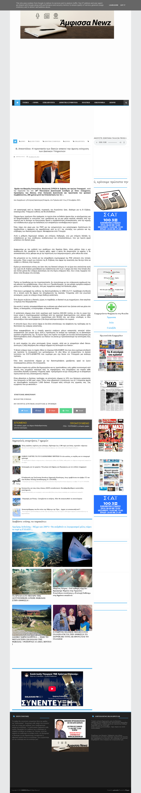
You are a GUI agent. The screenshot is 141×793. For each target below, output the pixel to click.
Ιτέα (111, 322)
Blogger (127, 790)
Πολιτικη (86, 102)
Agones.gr (114, 297)
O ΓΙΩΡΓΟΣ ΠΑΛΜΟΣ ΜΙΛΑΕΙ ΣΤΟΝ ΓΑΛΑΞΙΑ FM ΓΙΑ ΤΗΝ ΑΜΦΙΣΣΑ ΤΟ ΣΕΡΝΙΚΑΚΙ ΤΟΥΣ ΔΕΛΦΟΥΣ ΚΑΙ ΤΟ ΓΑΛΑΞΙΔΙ (71, 635)
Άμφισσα (111, 317)
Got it (122, 5)
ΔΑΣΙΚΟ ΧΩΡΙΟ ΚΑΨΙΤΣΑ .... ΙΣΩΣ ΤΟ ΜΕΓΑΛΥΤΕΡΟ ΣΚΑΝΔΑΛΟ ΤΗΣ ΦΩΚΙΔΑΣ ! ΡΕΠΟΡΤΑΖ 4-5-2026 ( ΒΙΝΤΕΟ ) (31, 640)
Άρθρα (35, 102)
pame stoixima (121, 297)
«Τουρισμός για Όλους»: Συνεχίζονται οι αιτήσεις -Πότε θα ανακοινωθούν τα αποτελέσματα (52, 499)
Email (81, 411)
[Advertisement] (89, 54)
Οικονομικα (99, 102)
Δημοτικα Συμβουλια (68, 102)
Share (39, 411)
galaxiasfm (116, 790)
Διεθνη (112, 102)
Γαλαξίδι (111, 328)
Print (67, 411)
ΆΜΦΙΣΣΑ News (25, 790)
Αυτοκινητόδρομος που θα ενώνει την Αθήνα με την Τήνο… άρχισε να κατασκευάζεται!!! (51, 509)
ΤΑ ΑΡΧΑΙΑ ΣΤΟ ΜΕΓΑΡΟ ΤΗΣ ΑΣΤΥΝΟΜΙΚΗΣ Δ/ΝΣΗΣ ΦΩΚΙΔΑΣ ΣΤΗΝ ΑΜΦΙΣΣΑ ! (28, 598)
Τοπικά (25, 102)
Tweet (26, 411)
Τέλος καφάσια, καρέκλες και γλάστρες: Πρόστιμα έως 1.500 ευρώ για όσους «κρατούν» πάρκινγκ (54, 445)
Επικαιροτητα (49, 102)
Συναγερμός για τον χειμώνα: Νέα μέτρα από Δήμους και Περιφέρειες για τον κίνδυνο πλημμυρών (54, 467)
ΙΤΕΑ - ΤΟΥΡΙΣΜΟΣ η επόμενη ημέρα (76, 426)
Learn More (113, 5)
